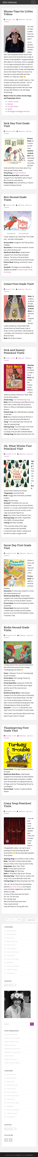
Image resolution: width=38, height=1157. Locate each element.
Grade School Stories (13, 952)
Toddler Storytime (12, 969)
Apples (9, 109)
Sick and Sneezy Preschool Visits (14, 351)
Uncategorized (11, 973)
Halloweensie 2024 (9, 1045)
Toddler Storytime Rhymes (12, 1063)
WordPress (30, 1155)
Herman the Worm (19, 173)
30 (19, 919)
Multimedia (10, 962)
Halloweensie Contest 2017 (12, 1049)
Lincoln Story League (13, 959)
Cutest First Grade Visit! (19, 284)
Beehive (10, 104)
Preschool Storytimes (13, 966)
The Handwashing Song (21, 400)
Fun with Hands (12, 106)
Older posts (30, 920)
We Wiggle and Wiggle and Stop (18, 111)
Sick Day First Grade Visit (17, 125)
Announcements (11, 931)
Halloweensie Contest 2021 (12, 1052)
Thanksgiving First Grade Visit (16, 729)
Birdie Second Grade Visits (16, 629)
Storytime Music (9, 1056)
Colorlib (18, 1155)
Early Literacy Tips (12, 941)
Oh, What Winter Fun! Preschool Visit (18, 447)
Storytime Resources (10, 1059)
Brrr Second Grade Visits (15, 198)
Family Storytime (12, 948)
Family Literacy (11, 945)
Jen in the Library (15, 887)
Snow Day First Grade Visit (17, 547)
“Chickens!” (15, 708)
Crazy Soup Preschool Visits (17, 805)
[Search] (32, 1024)
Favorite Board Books (10, 1034)
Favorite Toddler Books (11, 1041)
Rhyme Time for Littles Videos (18, 13)
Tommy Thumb (12, 102)
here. (11, 508)
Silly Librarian (10, 2)
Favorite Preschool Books (12, 1038)
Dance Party (10, 938)
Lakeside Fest (11, 955)
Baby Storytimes (11, 934)
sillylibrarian (21, 19)
